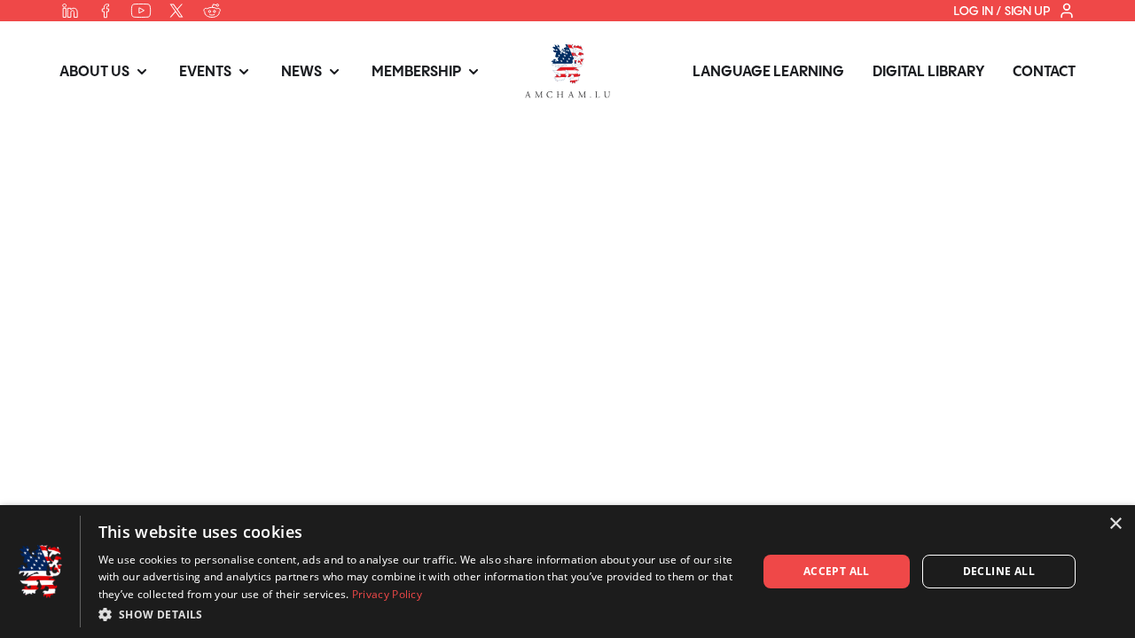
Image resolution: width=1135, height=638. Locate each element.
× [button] (1115, 524)
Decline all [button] (999, 571)
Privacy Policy (387, 594)
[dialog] (567, 571)
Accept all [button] (836, 571)
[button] (418, 614)
